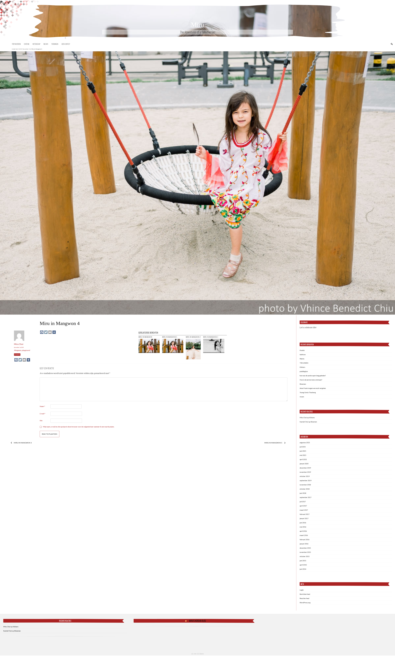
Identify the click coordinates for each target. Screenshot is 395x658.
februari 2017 (304, 514)
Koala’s (302, 350)
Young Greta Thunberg (308, 392)
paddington (304, 371)
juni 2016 (303, 523)
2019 (20, 49)
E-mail (42, 414)
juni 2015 (303, 561)
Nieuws (46, 44)
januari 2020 (304, 464)
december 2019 (305, 468)
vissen (302, 397)
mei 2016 (303, 527)
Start (17, 49)
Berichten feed (305, 594)
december (25, 49)
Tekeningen (54, 44)
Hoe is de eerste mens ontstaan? (311, 380)
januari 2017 (304, 518)
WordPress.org (305, 602)
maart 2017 (304, 510)
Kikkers (302, 367)
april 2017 (303, 506)
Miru (197, 24)
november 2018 (305, 485)
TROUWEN (304, 363)
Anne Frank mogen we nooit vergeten (313, 388)
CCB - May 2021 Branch (197, 654)
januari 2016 (304, 544)
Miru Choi (18, 344)
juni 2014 (303, 569)
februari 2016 (304, 539)
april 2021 (303, 459)
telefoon (303, 354)
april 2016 (303, 531)
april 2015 (303, 565)
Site (41, 420)
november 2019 (305, 472)
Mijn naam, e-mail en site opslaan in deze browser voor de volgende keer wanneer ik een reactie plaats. (78, 427)
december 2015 (305, 548)
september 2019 (305, 480)
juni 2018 (303, 493)
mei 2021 (303, 455)
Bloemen (303, 384)
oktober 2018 (305, 489)
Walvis (302, 359)
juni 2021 (303, 451)
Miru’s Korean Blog (197, 620)
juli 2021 (303, 447)
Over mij (26, 44)
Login (302, 590)
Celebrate (17, 354)
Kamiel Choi (304, 422)
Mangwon (17, 350)
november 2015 (305, 552)
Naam (42, 406)
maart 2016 (304, 535)
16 (30, 49)
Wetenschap (36, 44)
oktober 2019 (305, 476)
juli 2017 (303, 501)
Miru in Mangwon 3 (23, 443)
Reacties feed (304, 598)
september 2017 (305, 497)
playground (26, 350)
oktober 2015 (305, 556)
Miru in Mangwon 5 (273, 443)
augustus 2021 (305, 442)
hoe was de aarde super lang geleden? (313, 376)
